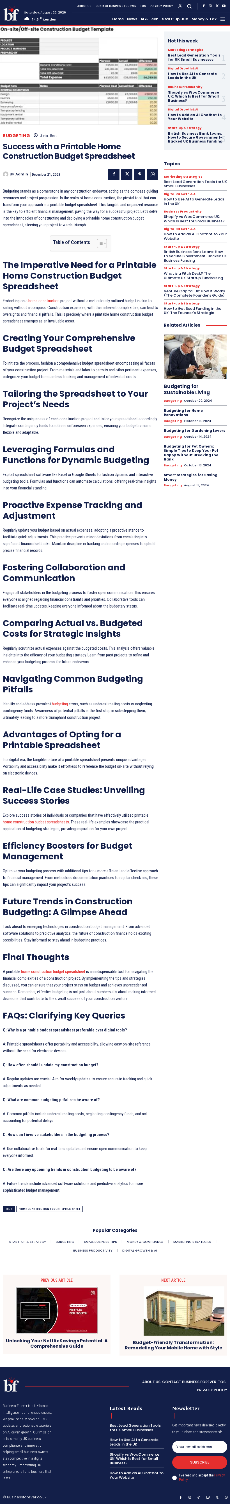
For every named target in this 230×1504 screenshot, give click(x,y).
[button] (189, 6)
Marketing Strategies (185, 50)
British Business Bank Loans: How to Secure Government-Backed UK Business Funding (195, 137)
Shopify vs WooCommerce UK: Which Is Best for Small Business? (193, 96)
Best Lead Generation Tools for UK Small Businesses (194, 57)
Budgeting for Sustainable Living (187, 389)
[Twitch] (208, 1498)
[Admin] (6, 174)
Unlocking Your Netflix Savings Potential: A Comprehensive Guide (57, 1343)
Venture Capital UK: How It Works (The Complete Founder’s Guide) (194, 293)
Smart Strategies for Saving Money (190, 477)
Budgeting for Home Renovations (183, 412)
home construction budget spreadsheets (36, 822)
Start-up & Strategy (184, 128)
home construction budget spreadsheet (53, 971)
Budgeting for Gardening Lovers (194, 430)
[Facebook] (203, 6)
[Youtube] (223, 6)
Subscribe (200, 1462)
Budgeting (16, 136)
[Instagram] (210, 6)
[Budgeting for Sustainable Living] (195, 357)
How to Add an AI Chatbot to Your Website (195, 116)
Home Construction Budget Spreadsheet (49, 1209)
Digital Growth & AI (183, 68)
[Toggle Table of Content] (99, 243)
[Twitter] (217, 6)
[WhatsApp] (152, 174)
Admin (21, 174)
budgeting (59, 703)
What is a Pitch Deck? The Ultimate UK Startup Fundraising (193, 276)
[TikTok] (199, 1498)
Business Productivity (185, 87)
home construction (43, 300)
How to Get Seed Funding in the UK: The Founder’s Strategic (192, 311)
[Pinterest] (139, 174)
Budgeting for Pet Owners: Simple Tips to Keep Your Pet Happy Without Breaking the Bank (191, 453)
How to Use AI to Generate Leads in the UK (192, 75)
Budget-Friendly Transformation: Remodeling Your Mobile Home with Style (173, 1345)
